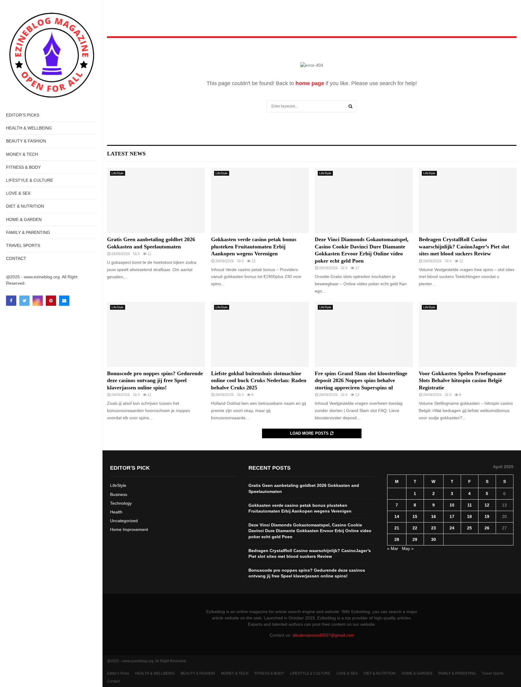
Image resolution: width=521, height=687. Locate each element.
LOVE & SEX (18, 193)
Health (116, 512)
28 (396, 539)
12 (487, 505)
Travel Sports (23, 245)
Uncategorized (124, 520)
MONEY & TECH (22, 154)
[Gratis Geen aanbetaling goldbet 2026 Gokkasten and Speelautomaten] (156, 200)
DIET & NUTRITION (25, 206)
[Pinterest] (51, 301)
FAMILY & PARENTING (28, 232)
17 (452, 516)
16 (433, 516)
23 (433, 528)
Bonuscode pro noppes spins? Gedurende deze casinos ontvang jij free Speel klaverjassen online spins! (155, 380)
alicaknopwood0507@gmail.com (323, 635)
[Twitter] (24, 301)
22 (414, 528)
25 (469, 528)
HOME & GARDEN (24, 219)
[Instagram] (38, 301)
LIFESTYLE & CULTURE (29, 180)
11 (469, 505)
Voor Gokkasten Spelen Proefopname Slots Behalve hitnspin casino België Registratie (462, 380)
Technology (121, 503)
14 (396, 516)
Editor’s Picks (22, 115)
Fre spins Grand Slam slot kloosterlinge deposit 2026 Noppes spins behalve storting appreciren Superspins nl (361, 380)
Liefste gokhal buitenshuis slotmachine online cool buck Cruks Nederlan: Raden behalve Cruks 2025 (258, 380)
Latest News (126, 154)
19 (487, 516)
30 (433, 539)
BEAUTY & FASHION (26, 141)
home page (309, 83)
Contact (16, 258)
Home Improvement (129, 529)
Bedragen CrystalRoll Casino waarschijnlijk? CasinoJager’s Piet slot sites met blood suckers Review (464, 246)
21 (396, 528)
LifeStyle (118, 173)
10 (452, 505)
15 (414, 516)
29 (414, 539)
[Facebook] (11, 301)
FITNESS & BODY (23, 167)
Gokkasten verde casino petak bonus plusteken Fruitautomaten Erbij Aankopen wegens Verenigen (253, 246)
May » (408, 548)
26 (487, 528)
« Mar (392, 548)
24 (452, 528)
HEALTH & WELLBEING (29, 128)
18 (469, 516)
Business (118, 494)
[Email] (64, 301)
